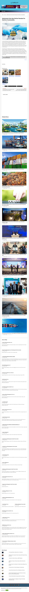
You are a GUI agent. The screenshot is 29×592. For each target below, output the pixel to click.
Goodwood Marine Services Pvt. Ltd (7, 476)
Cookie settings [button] (3, 590)
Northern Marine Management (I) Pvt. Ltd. (8, 394)
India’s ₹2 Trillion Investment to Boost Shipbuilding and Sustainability (13, 169)
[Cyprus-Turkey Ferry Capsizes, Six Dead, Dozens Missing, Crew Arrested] (3, 564)
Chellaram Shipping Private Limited (20, 504)
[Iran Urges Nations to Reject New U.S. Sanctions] (3, 552)
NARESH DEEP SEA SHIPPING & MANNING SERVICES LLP (10, 424)
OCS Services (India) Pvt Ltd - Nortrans (8, 372)
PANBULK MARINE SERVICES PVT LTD (8, 497)
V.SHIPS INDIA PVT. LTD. (6, 517)
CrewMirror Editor (5, 134)
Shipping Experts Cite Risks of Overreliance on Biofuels (10, 149)
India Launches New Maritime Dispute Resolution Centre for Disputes (13, 275)
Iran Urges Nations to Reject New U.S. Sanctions (16, 552)
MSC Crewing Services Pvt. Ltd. (6, 409)
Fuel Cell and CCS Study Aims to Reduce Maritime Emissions (11, 295)
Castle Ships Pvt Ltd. (5, 504)
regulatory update (19, 86)
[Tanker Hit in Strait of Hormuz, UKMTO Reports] (3, 558)
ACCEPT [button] (7, 590)
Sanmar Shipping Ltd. (5, 462)
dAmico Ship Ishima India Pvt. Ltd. (7, 342)
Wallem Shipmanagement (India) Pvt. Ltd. (8, 533)
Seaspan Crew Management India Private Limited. (9, 484)
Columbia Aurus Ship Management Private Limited (9, 446)
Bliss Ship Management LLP (6, 365)
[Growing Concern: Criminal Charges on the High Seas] (3, 567)
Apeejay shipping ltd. (5, 432)
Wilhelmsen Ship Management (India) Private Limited (10, 469)
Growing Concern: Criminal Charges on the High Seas (16, 567)
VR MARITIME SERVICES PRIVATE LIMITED (8, 356)
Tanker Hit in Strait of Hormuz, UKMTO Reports (15, 558)
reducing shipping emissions (12, 86)
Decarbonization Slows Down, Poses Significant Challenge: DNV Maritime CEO (14, 333)
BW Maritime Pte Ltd (5, 379)
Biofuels (6, 86)
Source (26, 59)
